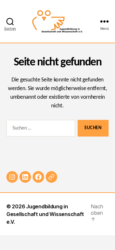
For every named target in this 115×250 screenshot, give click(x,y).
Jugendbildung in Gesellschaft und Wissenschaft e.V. (45, 214)
